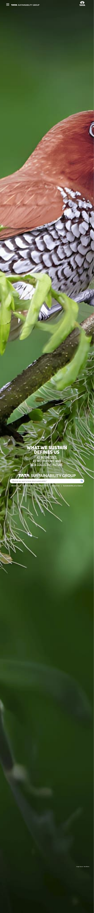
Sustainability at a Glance (73, 485)
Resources (56, 485)
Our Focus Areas (28, 485)
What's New (43, 485)
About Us (15, 485)
